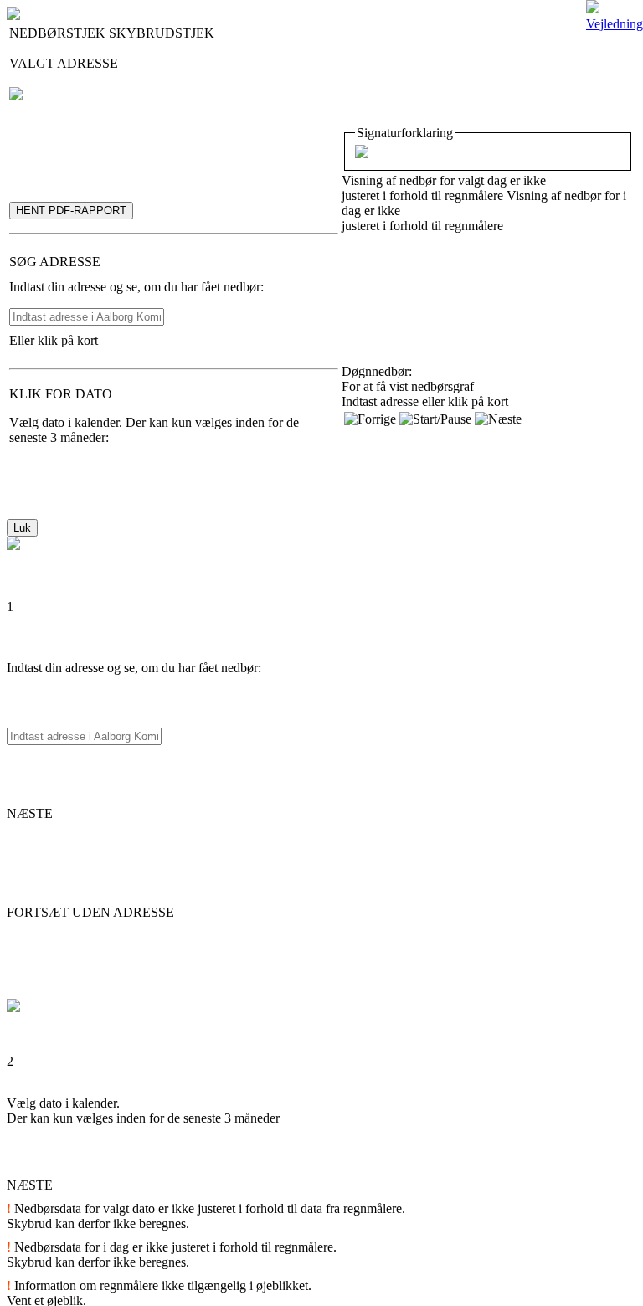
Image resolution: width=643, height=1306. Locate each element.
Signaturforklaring (405, 133)
